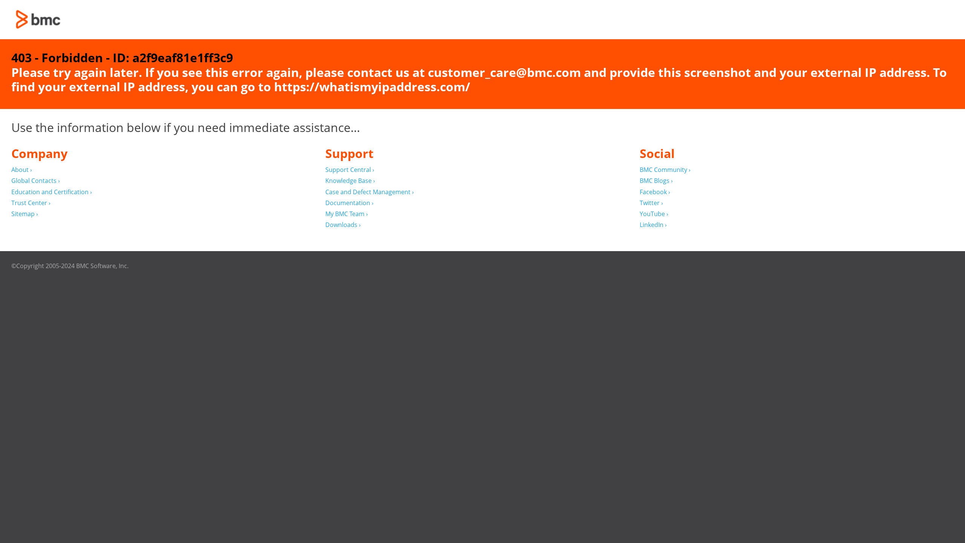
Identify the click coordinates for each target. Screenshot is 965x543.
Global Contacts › (35, 180)
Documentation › (349, 203)
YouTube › (654, 214)
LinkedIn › (653, 225)
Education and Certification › (51, 192)
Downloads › (343, 225)
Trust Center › (31, 203)
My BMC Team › (346, 214)
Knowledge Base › (350, 180)
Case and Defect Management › (369, 192)
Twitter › (651, 203)
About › (21, 169)
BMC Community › (665, 169)
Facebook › (655, 192)
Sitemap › (24, 214)
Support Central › (349, 169)
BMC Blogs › (656, 180)
